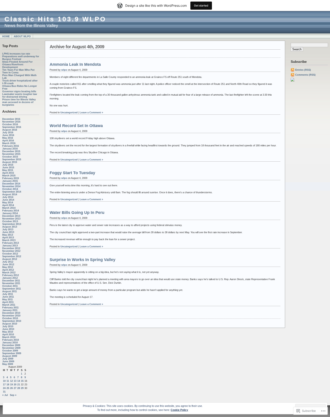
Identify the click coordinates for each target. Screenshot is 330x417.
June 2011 (8, 296)
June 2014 (8, 199)
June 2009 (8, 361)
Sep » (13, 395)
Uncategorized (69, 112)
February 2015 (10, 178)
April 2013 (8, 237)
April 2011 (8, 302)
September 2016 (11, 127)
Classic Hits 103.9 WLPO (55, 19)
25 (8, 388)
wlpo (64, 69)
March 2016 (8, 143)
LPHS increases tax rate (16, 53)
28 (18, 388)
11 (8, 381)
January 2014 (10, 213)
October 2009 (10, 350)
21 (18, 384)
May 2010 (7, 331)
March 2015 (8, 175)
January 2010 (10, 342)
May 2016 (7, 137)
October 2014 (10, 189)
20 (15, 384)
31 (4, 391)
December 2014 (11, 183)
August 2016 (9, 129)
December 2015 (11, 151)
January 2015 (10, 181)
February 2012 (10, 275)
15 (22, 381)
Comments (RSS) (305, 74)
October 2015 (10, 156)
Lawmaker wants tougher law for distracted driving (19, 95)
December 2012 (11, 248)
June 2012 (8, 264)
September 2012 (11, 256)
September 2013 (11, 224)
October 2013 (10, 221)
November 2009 (11, 348)
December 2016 (11, 119)
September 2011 (11, 288)
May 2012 (7, 267)
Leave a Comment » (91, 112)
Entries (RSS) (303, 69)
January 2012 (10, 278)
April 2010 (8, 334)
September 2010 (11, 321)
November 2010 (11, 315)
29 (22, 388)
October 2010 (10, 318)
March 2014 (8, 207)
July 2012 (7, 261)
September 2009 (11, 353)
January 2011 (10, 310)
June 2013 (8, 232)
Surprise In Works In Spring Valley (82, 259)
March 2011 (8, 304)
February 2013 (10, 242)
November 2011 (11, 283)
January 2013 (10, 245)
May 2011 (7, 299)
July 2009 (7, 358)
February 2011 (10, 307)
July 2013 (7, 229)
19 (11, 384)
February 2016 (10, 146)
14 (18, 381)
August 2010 (9, 323)
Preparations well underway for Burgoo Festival (20, 57)
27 (15, 388)
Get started (201, 5)
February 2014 (10, 210)
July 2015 (7, 164)
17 (4, 384)
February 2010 (10, 339)
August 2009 (9, 356)
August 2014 (9, 194)
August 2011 (9, 291)
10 (4, 381)
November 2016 (11, 121)
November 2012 (11, 251)
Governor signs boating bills (19, 91)
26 (11, 388)
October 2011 (10, 286)
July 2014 (7, 197)
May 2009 (7, 364)
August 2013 (9, 226)
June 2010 (8, 329)
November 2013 (11, 218)
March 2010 (8, 337)
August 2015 (9, 162)
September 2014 (11, 191)
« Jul (5, 395)
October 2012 (10, 253)
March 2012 (8, 272)
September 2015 (11, 159)
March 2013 (8, 240)
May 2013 (7, 234)
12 (11, 381)
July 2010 (7, 326)
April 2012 (8, 269)
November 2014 (11, 186)
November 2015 (11, 154)
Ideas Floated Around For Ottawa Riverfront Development (17, 64)
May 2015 (7, 170)
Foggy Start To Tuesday (72, 173)
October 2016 (10, 124)
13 (15, 381)
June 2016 (8, 135)
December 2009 (11, 345)
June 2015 (8, 167)
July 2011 (7, 294)
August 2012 (9, 259)
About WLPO (22, 36)
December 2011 (11, 280)
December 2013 (11, 216)
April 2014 (8, 205)
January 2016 (10, 148)
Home (6, 36)
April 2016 (8, 140)
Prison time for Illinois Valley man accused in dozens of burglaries (19, 102)
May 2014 (7, 202)
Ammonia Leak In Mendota (75, 64)
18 (8, 384)
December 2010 (11, 313)
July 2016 (7, 132)
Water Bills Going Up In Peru (77, 212)
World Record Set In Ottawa (76, 125)
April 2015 (8, 172)
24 (4, 388)
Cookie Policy (179, 410)
